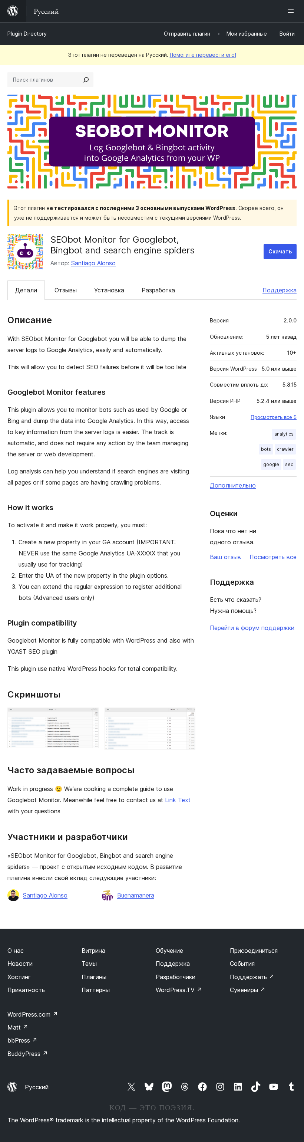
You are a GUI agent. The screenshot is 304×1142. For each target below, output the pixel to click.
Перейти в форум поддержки (252, 627)
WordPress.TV (179, 990)
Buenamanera (135, 895)
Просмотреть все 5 (274, 417)
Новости (20, 963)
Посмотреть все (273, 557)
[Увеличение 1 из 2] (88, 717)
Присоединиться (254, 950)
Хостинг (19, 977)
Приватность (26, 990)
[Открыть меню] (292, 11)
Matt (17, 1027)
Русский (37, 1087)
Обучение (169, 950)
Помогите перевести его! (203, 55)
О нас (15, 950)
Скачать (280, 251)
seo (289, 464)
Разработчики (175, 977)
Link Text (178, 800)
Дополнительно (233, 485)
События (242, 963)
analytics (284, 434)
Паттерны (96, 990)
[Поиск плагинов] (86, 79)
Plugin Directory (27, 33)
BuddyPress (27, 1053)
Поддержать (252, 977)
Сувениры (247, 990)
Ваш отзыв (225, 557)
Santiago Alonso (93, 263)
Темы (89, 963)
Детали (26, 290)
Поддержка (279, 290)
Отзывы (65, 290)
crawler (285, 449)
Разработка (158, 290)
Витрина (93, 950)
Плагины (94, 977)
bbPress (22, 1040)
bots (266, 449)
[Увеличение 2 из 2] (185, 717)
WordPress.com (32, 1014)
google (271, 464)
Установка (109, 290)
